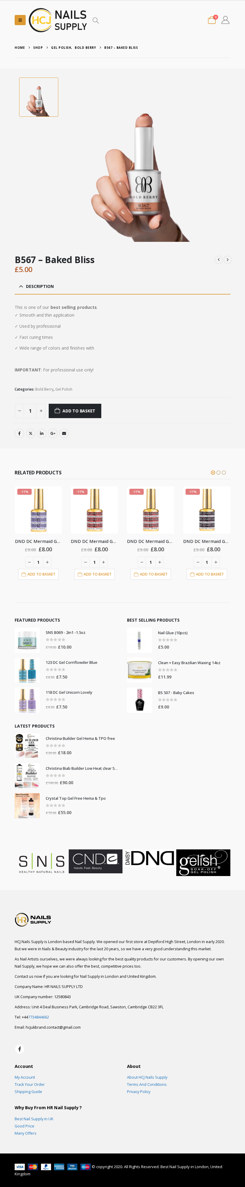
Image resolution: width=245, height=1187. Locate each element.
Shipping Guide (28, 1091)
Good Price (24, 1126)
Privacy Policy (138, 1091)
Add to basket (78, 411)
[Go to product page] (27, 640)
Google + (53, 433)
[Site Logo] (58, 20)
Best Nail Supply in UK (34, 1118)
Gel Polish (63, 389)
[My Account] (225, 20)
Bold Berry (44, 389)
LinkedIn (42, 433)
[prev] (219, 260)
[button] (20, 20)
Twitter (31, 433)
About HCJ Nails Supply (147, 1077)
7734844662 (38, 1017)
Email (64, 433)
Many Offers (25, 1133)
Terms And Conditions (147, 1084)
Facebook (19, 433)
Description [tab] (40, 286)
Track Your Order (30, 1084)
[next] (227, 260)
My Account (25, 1077)
